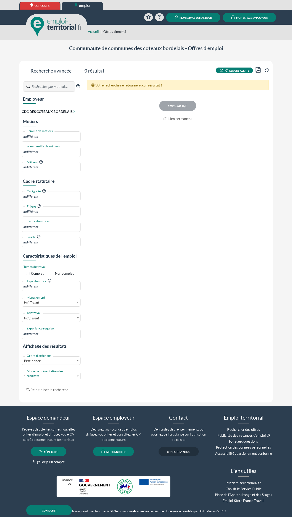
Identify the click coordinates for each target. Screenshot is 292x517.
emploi (84, 5)
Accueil (93, 31)
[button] (78, 86)
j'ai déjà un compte (50, 462)
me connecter (115, 451)
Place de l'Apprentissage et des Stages (243, 495)
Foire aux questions (243, 441)
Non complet (64, 273)
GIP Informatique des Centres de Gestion (137, 511)
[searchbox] (51, 136)
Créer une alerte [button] (237, 70)
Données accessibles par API (185, 511)
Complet (37, 273)
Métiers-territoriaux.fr (244, 483)
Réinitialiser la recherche (49, 390)
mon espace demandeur (195, 17)
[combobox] (51, 137)
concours (42, 5)
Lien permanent (180, 119)
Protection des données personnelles (243, 447)
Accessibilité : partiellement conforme (243, 453)
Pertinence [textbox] (32, 361)
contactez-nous (178, 451)
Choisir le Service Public (243, 489)
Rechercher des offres (243, 429)
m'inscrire (50, 451)
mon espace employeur (251, 17)
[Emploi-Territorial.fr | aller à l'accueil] (56, 26)
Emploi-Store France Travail (243, 501)
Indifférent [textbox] (31, 302)
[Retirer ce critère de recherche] (74, 111)
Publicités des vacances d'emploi (241, 435)
